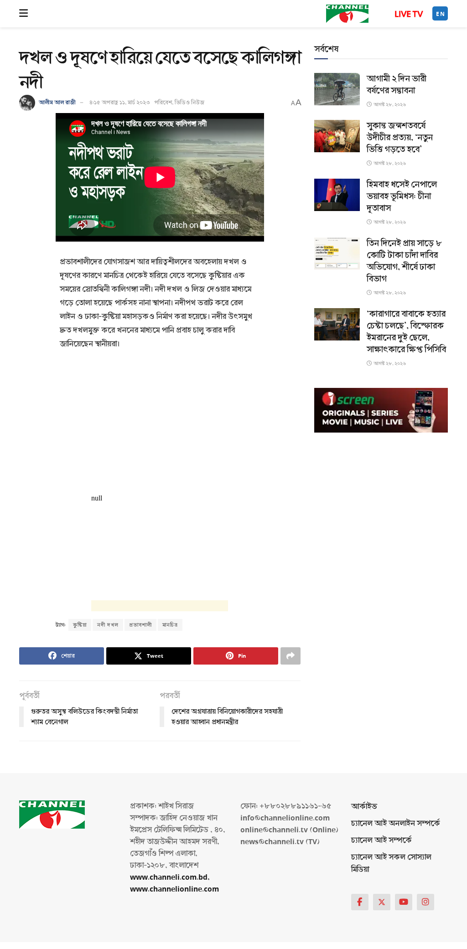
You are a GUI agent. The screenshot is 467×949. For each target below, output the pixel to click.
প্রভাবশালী (140, 625)
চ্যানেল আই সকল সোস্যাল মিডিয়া (391, 863)
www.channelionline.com (175, 889)
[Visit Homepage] (347, 14)
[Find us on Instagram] (425, 902)
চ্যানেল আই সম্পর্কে (381, 840)
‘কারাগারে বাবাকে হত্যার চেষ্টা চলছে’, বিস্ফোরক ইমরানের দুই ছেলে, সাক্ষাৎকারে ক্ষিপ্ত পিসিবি (406, 331)
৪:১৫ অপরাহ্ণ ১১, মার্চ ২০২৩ (119, 102)
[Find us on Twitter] (381, 902)
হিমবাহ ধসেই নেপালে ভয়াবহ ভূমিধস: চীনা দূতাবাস (402, 196)
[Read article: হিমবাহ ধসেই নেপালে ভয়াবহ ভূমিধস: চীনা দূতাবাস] (337, 195)
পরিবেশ (163, 102)
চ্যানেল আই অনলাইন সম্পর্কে (395, 823)
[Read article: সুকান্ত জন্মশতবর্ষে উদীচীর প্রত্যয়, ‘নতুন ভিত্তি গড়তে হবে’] (337, 136)
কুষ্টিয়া (80, 625)
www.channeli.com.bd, (170, 877)
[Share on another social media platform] (290, 656)
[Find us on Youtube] (403, 902)
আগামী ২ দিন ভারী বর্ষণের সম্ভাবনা (396, 85)
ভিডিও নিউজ (189, 102)
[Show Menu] (23, 13)
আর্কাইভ (364, 806)
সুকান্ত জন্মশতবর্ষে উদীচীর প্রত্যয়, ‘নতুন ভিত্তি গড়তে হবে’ (400, 137)
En (440, 14)
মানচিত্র (170, 625)
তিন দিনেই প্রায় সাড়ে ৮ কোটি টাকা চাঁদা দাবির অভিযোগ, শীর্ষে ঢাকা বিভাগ (404, 261)
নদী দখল (108, 625)
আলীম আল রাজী (57, 102)
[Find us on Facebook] (359, 902)
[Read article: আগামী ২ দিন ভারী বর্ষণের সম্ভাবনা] (337, 89)
